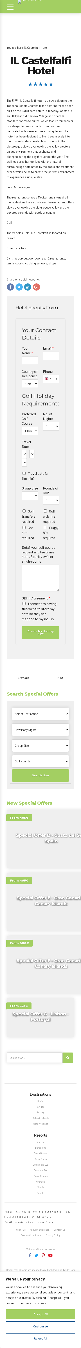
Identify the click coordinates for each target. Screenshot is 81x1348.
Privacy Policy (52, 1235)
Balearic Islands (40, 1118)
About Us (20, 1229)
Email (48, 348)
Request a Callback (40, 1229)
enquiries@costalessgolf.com (33, 1222)
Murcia (40, 1187)
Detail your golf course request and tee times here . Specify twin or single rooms (38, 554)
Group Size (30, 488)
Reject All (40, 1338)
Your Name (27, 350)
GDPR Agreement (36, 598)
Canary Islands (40, 1123)
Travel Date (26, 444)
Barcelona (40, 1147)
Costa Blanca (40, 1153)
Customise (40, 1326)
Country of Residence (30, 373)
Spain (40, 1101)
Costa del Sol (40, 1170)
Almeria (40, 1142)
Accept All (41, 1314)
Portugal (40, 1106)
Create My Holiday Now (40, 632)
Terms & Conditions (31, 1235)
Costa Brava (40, 1159)
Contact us (59, 1229)
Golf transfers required (29, 516)
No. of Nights (48, 416)
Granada (40, 1181)
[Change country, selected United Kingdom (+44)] (47, 379)
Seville (40, 1193)
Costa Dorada (41, 1176)
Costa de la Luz (40, 1164)
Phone (48, 371)
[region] (40, 1310)
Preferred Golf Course (29, 418)
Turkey (40, 1112)
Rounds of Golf (50, 490)
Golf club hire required (49, 516)
